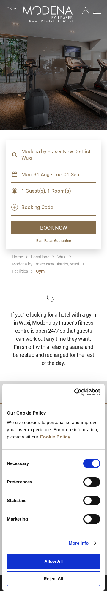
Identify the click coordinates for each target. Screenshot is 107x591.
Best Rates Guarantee (53, 240)
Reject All (53, 578)
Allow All (53, 561)
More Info (79, 543)
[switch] (91, 482)
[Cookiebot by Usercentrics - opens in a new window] (75, 392)
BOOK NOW (53, 227)
